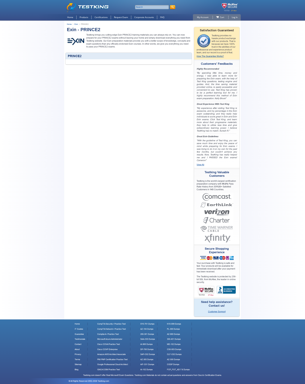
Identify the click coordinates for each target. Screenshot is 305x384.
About (77, 349)
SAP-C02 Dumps (147, 354)
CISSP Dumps (173, 364)
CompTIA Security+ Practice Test (111, 324)
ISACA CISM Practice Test (108, 369)
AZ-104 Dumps (146, 329)
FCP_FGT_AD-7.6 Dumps (178, 369)
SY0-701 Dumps (147, 324)
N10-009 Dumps (174, 324)
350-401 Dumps (174, 339)
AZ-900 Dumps (173, 334)
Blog (76, 369)
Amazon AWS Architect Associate (111, 354)
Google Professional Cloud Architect (112, 364)
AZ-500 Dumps (173, 359)
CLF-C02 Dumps (174, 354)
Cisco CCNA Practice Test (108, 344)
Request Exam (121, 17)
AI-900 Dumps (146, 344)
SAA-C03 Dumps (147, 339)
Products (84, 17)
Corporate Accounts (144, 17)
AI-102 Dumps (146, 369)
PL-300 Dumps (173, 329)
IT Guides (79, 329)
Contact (78, 344)
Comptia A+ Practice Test (108, 334)
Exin (76, 24)
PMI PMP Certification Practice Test (112, 359)
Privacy (78, 354)
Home (70, 17)
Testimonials (80, 339)
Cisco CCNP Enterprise (107, 349)
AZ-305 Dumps (146, 359)
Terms (77, 359)
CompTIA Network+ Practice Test (111, 329)
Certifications (101, 17)
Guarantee (79, 334)
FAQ (162, 17)
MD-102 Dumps (174, 344)
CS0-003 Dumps (174, 349)
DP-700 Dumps (147, 349)
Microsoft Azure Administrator (109, 339)
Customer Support (217, 311)
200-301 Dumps (147, 334)
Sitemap (78, 364)
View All (200, 165)
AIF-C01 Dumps (147, 364)
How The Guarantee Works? (210, 56)
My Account (202, 17)
